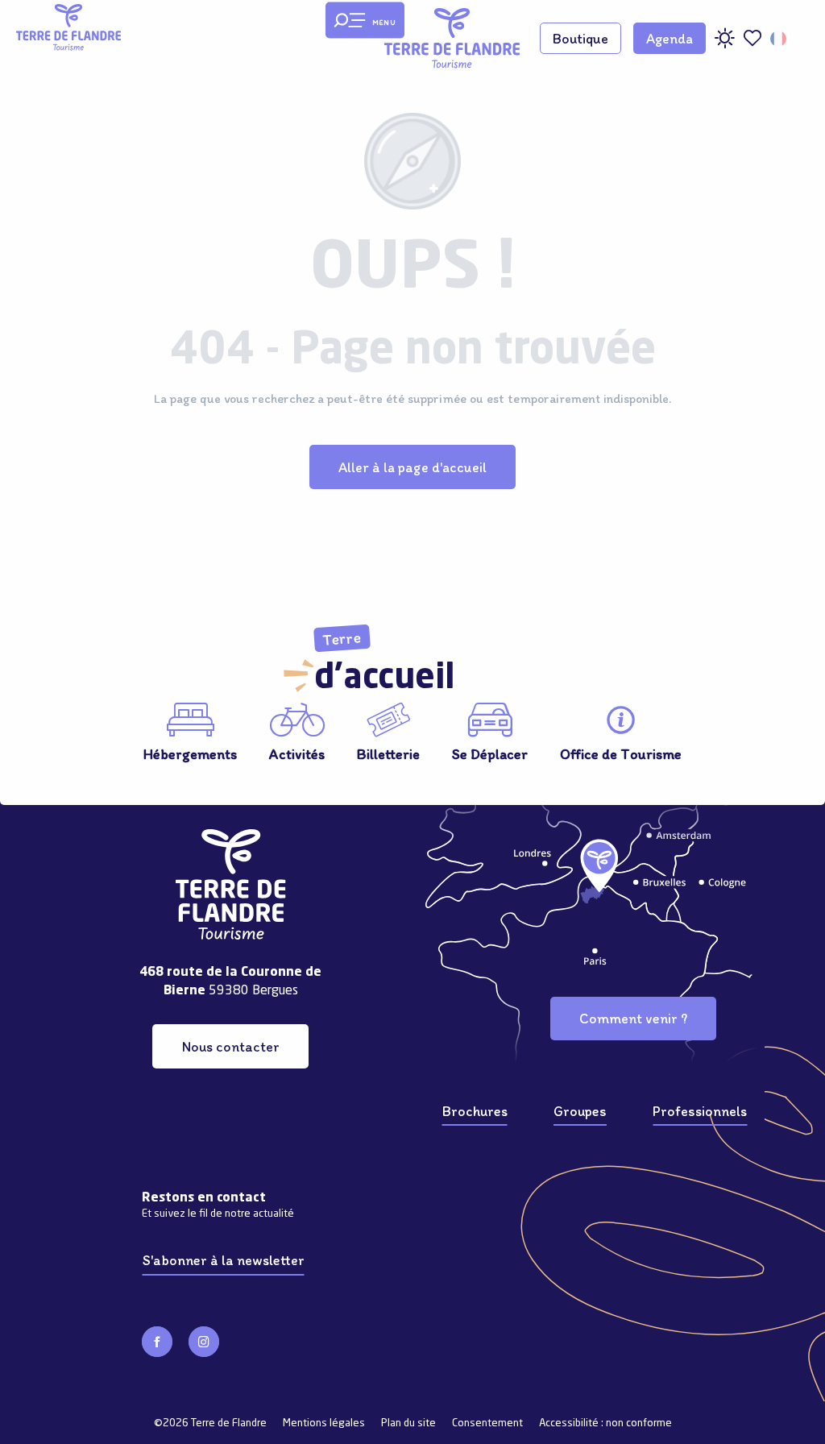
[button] (779, 39)
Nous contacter (231, 1046)
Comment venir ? (633, 1018)
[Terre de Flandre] (452, 38)
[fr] (779, 39)
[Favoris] (752, 38)
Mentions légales (324, 1423)
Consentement (487, 1423)
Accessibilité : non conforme (605, 1423)
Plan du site (408, 1423)
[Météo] (724, 44)
